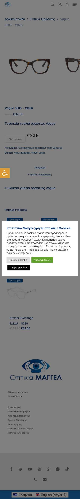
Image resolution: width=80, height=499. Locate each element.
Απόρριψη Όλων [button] (19, 267)
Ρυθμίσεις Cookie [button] (18, 260)
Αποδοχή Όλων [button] (42, 260)
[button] (5, 173)
